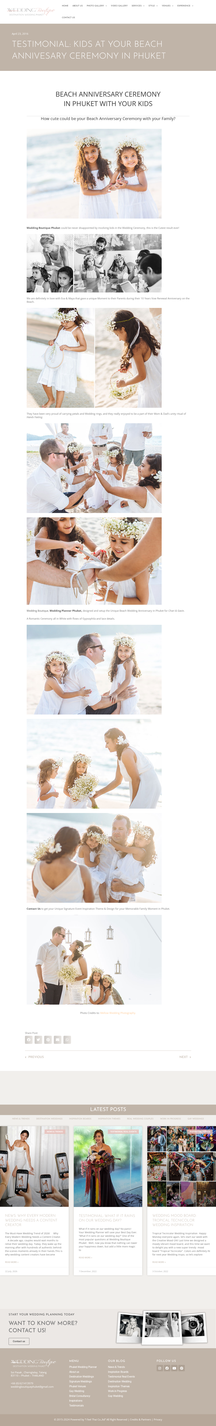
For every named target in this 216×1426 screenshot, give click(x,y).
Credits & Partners (140, 1419)
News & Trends (21, 1119)
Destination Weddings (49, 1119)
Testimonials (76, 1405)
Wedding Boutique (37, 610)
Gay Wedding (76, 1391)
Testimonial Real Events (121, 1376)
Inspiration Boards (80, 1119)
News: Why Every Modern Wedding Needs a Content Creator (31, 1220)
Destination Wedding (119, 1381)
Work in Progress (170, 1119)
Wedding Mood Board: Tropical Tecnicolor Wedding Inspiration (174, 1220)
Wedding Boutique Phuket (43, 227)
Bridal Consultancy (79, 1396)
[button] (105, 6)
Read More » (11, 1262)
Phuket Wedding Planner (83, 1367)
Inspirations (75, 1400)
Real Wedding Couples (140, 1119)
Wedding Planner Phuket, (66, 610)
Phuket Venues (77, 1386)
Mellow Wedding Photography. (118, 1013)
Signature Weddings (80, 1381)
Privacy (158, 1419)
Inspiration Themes (109, 1119)
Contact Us (33, 908)
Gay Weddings (196, 1119)
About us (74, 1371)
